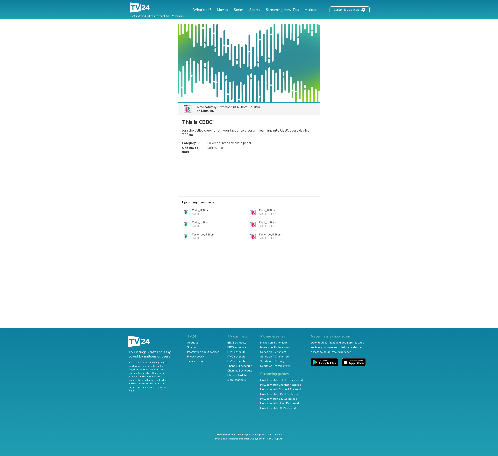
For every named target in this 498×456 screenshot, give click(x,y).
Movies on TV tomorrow (275, 347)
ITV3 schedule (236, 361)
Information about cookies (203, 352)
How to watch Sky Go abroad (278, 399)
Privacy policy (195, 356)
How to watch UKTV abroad (278, 408)
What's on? (202, 9)
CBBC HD (207, 111)
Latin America (274, 434)
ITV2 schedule (236, 356)
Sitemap (192, 347)
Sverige (241, 434)
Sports (254, 9)
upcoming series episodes (151, 387)
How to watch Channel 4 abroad (280, 385)
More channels (236, 380)
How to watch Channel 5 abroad (280, 389)
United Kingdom (256, 434)
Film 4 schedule (237, 375)
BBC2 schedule (236, 347)
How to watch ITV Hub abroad (279, 394)
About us (192, 342)
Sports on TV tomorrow (275, 366)
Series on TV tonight (273, 352)
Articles (311, 9)
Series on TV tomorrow (274, 356)
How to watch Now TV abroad (279, 403)
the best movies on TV (140, 383)
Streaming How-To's (282, 9)
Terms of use (195, 361)
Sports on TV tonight (273, 361)
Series (239, 9)
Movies (222, 9)
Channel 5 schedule (239, 370)
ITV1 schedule (236, 352)
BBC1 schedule (236, 342)
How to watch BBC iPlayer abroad (281, 380)
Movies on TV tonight (273, 342)
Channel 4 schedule (239, 366)
